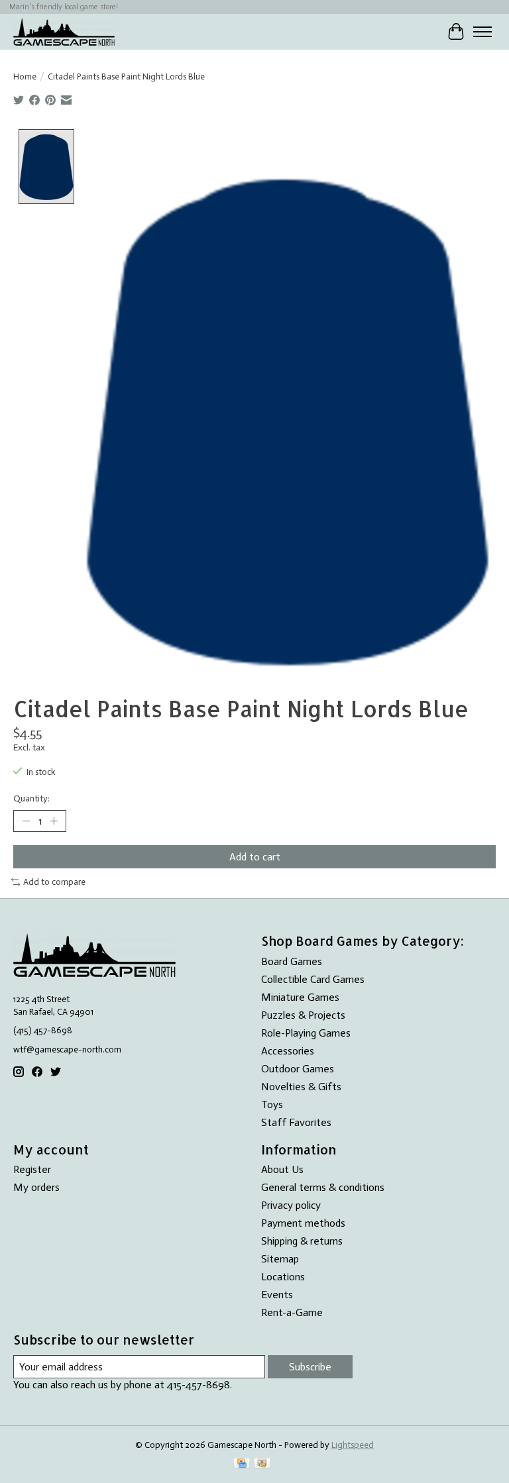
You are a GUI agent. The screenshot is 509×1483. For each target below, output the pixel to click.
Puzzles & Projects (303, 1015)
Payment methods (303, 1223)
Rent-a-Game (292, 1312)
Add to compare (54, 881)
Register (32, 1169)
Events (277, 1294)
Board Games (291, 961)
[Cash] (262, 1464)
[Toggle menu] (482, 32)
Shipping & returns (302, 1241)
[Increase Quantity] (53, 821)
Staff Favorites (296, 1122)
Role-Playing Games (306, 1033)
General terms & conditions (322, 1187)
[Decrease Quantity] (25, 821)
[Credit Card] (241, 1464)
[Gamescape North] (64, 31)
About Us (282, 1169)
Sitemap (280, 1259)
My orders (36, 1187)
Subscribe (310, 1366)
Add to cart (254, 856)
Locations (283, 1276)
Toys (272, 1104)
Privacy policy (291, 1205)
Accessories (287, 1051)
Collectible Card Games (313, 979)
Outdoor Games (297, 1068)
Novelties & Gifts (301, 1086)
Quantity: (31, 798)
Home (24, 76)
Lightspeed (352, 1444)
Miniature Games (300, 997)
